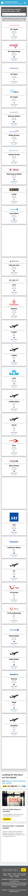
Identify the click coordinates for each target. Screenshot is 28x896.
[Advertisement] (14, 241)
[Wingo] (14, 696)
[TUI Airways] (14, 587)
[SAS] (14, 517)
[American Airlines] (14, 112)
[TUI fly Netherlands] (14, 608)
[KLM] (14, 372)
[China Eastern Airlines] (14, 169)
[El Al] (14, 280)
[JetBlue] (14, 349)
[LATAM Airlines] (14, 395)
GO (23, 870)
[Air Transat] (14, 91)
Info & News (16, 875)
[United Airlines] (14, 630)
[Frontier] (14, 325)
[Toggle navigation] (25, 2)
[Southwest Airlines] (14, 541)
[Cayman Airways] (14, 150)
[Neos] (14, 440)
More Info (14, 38)
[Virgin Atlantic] (14, 653)
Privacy (12, 876)
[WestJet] (14, 674)
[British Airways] (14, 131)
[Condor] (14, 189)
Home (4, 873)
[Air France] (14, 68)
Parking (5, 875)
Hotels (10, 875)
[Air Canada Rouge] (14, 45)
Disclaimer (23, 875)
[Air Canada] (14, 25)
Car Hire (14, 873)
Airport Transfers (22, 873)
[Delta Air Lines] (14, 261)
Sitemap (17, 876)
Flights (9, 873)
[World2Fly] (14, 719)
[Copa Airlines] (14, 209)
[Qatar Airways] (14, 461)
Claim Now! (7, 819)
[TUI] (14, 564)
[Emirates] (14, 302)
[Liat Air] (14, 418)
